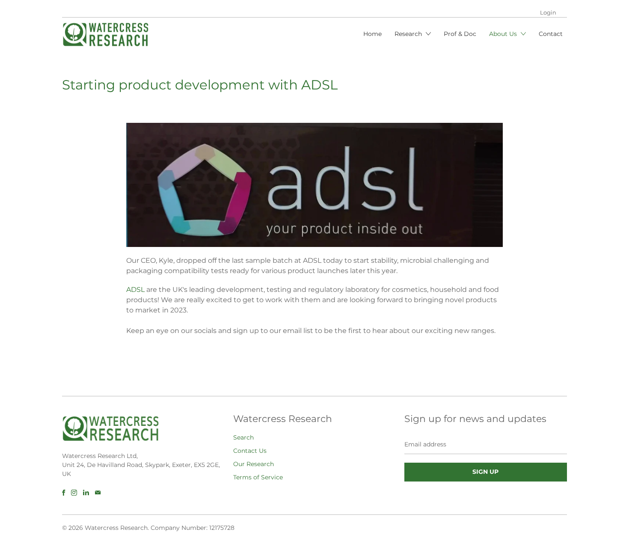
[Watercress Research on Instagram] (74, 493)
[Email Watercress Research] (98, 493)
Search (243, 437)
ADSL (135, 289)
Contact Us (250, 451)
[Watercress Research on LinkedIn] (86, 493)
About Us (504, 34)
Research (409, 34)
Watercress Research (116, 528)
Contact (551, 34)
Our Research (253, 464)
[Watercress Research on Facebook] (63, 493)
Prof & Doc (460, 34)
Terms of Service (258, 477)
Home (372, 34)
